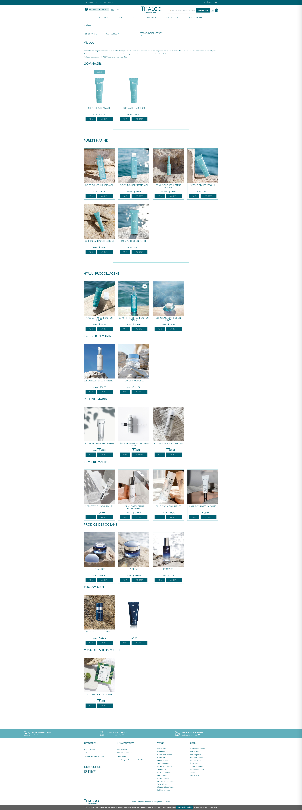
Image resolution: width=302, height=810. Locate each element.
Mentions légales (90, 749)
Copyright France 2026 (161, 802)
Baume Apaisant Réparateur (99, 443)
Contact (119, 10)
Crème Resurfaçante (99, 108)
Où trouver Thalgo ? (99, 10)
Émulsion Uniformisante (202, 506)
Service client (122, 756)
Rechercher (203, 10)
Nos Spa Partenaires (104, 2)
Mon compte (122, 749)
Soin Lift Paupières (134, 381)
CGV (85, 753)
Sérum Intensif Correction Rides (134, 319)
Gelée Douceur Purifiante (99, 185)
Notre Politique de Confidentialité (205, 807)
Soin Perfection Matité (133, 241)
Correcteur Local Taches (99, 506)
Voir (91, 119)
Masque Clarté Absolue (203, 185)
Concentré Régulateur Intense (168, 186)
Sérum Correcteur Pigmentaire (133, 507)
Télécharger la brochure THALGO (130, 760)
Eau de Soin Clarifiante (168, 506)
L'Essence (168, 569)
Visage (88, 25)
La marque (89, 2)
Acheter (105, 119)
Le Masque (99, 569)
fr (216, 3)
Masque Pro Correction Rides (99, 319)
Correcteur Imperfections (99, 241)
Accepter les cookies (185, 807)
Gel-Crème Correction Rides (168, 319)
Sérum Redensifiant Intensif (99, 381)
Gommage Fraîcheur (134, 108)
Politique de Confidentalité (94, 756)
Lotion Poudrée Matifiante (134, 185)
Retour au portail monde (141, 802)
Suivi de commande (124, 753)
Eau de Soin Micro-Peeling (168, 443)
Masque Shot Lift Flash (99, 694)
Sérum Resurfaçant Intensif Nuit (134, 444)
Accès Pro (208, 2)
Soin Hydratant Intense (99, 632)
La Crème (134, 569)
